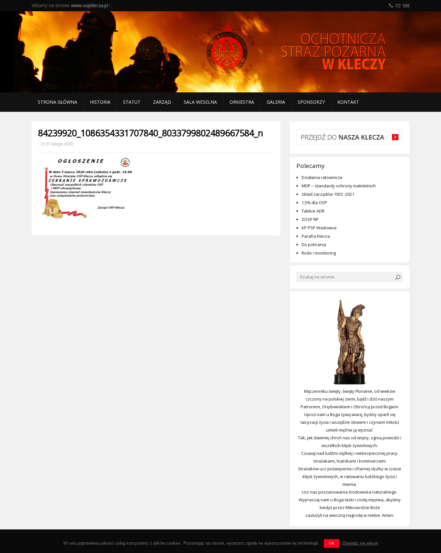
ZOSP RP (310, 219)
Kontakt (348, 102)
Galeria (276, 102)
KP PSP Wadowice (319, 228)
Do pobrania (314, 244)
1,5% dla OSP (314, 202)
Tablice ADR (313, 211)
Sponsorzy (311, 102)
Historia (100, 102)
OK (331, 543)
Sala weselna (200, 102)
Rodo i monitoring (319, 253)
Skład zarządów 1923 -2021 (328, 194)
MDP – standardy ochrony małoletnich (339, 186)
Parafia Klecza (316, 236)
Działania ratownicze (322, 177)
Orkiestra (242, 102)
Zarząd (162, 102)
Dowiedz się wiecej (360, 543)
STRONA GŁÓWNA (57, 102)
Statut (131, 102)
